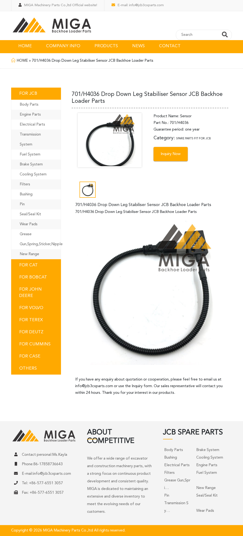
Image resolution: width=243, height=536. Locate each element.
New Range (29, 254)
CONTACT (170, 46)
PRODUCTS (106, 46)
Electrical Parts (32, 125)
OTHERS (28, 368)
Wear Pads (28, 224)
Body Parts (29, 105)
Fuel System (30, 154)
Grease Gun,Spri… (177, 484)
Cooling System (33, 174)
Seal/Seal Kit (30, 214)
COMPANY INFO (63, 46)
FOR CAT (28, 265)
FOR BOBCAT (33, 277)
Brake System (31, 164)
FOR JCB (28, 93)
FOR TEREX (31, 320)
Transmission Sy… (176, 507)
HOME (25, 46)
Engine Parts (30, 115)
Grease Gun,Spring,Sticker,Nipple (40, 239)
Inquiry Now (171, 154)
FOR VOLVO (31, 308)
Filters (25, 184)
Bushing (26, 194)
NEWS (138, 46)
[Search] (225, 35)
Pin (22, 204)
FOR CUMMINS (35, 344)
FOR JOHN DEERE (30, 292)
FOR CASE (29, 356)
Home (22, 61)
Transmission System (30, 139)
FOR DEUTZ (31, 332)
